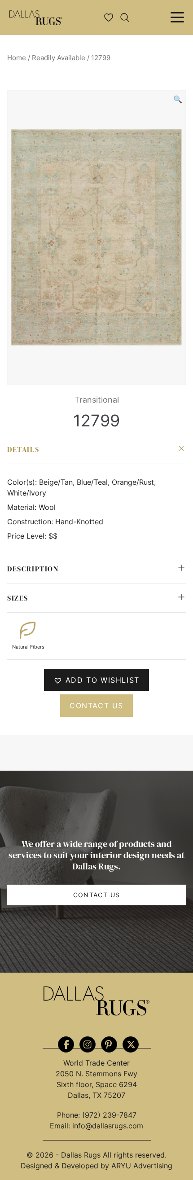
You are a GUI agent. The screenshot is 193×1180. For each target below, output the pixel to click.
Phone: (69, 1114)
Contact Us (96, 895)
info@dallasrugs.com (107, 1125)
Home (16, 58)
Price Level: (27, 535)
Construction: (31, 521)
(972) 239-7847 (109, 1114)
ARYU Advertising (141, 1165)
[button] (177, 99)
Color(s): (23, 482)
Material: (23, 507)
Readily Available (58, 58)
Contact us (96, 705)
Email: (61, 1125)
